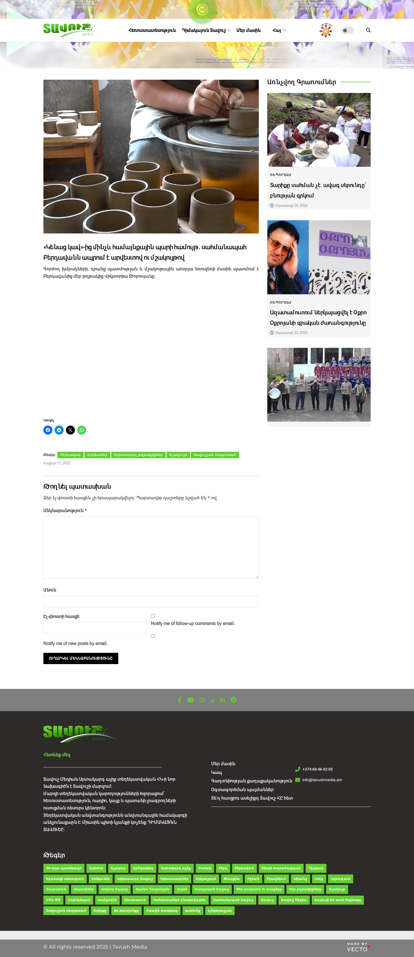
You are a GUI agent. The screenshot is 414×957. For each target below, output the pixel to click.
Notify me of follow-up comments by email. (193, 623)
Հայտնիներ (84, 889)
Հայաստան (56, 889)
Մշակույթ (178, 455)
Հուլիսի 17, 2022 (56, 463)
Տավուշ (267, 900)
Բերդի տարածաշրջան (281, 868)
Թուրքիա (232, 878)
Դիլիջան (316, 868)
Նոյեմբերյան (79, 900)
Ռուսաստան (135, 900)
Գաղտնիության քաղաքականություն (251, 781)
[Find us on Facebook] (180, 700)
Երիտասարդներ (174, 878)
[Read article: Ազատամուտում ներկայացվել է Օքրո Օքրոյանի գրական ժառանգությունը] (319, 257)
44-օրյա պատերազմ (64, 868)
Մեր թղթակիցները (305, 889)
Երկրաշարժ (206, 878)
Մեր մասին (249, 30)
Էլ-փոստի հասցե (61, 616)
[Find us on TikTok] (212, 700)
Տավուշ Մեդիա (294, 900)
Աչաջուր (118, 868)
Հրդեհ (182, 889)
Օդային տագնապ (162, 910)
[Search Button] (368, 30)
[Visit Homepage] (73, 30)
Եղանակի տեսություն (65, 878)
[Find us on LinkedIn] (222, 700)
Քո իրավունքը (126, 910)
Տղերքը (100, 910)
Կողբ (319, 878)
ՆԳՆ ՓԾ (53, 900)
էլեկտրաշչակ (220, 910)
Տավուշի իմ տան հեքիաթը (338, 900)
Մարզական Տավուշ (212, 889)
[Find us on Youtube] (190, 700)
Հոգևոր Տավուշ (114, 889)
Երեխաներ (97, 455)
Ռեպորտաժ (280, 175)
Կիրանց (300, 878)
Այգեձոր (96, 868)
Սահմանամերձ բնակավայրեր (179, 900)
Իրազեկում (276, 878)
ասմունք (193, 910)
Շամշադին (107, 900)
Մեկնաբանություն (65, 510)
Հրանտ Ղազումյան (152, 889)
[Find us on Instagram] (202, 700)
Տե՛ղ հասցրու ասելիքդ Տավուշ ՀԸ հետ (252, 798)
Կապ (216, 772)
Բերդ (223, 868)
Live (214, 13)
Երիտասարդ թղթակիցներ (138, 455)
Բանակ (205, 868)
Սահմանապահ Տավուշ (233, 900)
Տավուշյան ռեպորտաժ (215, 455)
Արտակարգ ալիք (176, 868)
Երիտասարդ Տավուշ (135, 878)
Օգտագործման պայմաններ (242, 789)
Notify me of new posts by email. (75, 643)
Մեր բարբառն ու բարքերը (259, 889)
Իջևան (253, 878)
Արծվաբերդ (143, 868)
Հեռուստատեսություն (152, 30)
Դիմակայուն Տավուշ (204, 30)
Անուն (49, 590)
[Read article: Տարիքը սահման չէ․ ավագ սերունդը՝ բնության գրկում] (319, 130)
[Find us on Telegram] (233, 700)
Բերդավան (70, 455)
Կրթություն (340, 878)
